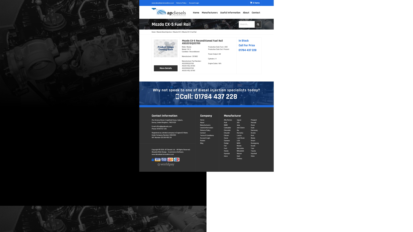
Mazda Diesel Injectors (164, 32)
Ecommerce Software (175, 152)
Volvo (253, 156)
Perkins (239, 158)
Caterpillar (227, 128)
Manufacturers (210, 12)
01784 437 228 (215, 96)
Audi (225, 122)
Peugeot (254, 120)
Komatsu (240, 133)
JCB (238, 122)
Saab (252, 128)
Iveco (226, 156)
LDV (238, 140)
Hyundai (227, 153)
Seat (252, 135)
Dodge (226, 143)
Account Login (194, 3)
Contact (256, 12)
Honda (226, 151)
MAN (238, 143)
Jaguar (239, 120)
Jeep (238, 125)
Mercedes (240, 148)
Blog (201, 143)
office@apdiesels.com (164, 126)
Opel (238, 156)
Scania (253, 133)
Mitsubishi (240, 151)
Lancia (239, 135)
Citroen (226, 135)
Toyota (253, 151)
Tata (252, 148)
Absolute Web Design (159, 152)
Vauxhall (254, 153)
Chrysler (227, 133)
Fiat (225, 146)
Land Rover (241, 138)
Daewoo (227, 140)
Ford (225, 148)
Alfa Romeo (228, 120)
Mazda (239, 146)
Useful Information (230, 12)
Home (196, 12)
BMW (226, 125)
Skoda (253, 138)
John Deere (241, 128)
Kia (238, 130)
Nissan (239, 153)
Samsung (254, 130)
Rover (253, 125)
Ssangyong (255, 143)
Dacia (226, 138)
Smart (253, 140)
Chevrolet (227, 130)
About (246, 12)
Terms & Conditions (207, 135)
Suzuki (253, 146)
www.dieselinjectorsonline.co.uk (163, 3)
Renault (253, 122)
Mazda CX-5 (177, 32)
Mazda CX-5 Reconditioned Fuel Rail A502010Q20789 (202, 42)
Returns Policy (181, 3)
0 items (256, 3)
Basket (202, 140)
